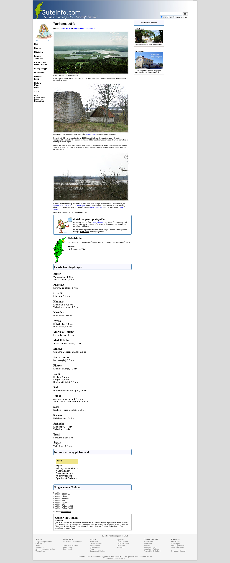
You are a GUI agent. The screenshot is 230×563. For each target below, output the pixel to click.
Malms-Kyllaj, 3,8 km (63, 360)
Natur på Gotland (177, 547)
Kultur (37, 85)
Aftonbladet (121, 547)
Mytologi (118, 524)
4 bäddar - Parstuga (61, 498)
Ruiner (66, 526)
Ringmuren (59, 526)
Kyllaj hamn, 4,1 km (63, 304)
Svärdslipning (114, 526)
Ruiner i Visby (95, 547)
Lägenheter (40, 547)
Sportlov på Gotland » (66, 478)
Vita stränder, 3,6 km (63, 279)
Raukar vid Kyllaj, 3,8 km (65, 382)
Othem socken (96, 207)
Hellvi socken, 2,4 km (63, 418)
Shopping (38, 58)
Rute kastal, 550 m (62, 315)
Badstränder (148, 542)
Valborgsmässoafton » (67, 468)
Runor (72, 526)
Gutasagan (86, 522)
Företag (37, 56)
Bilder (36, 95)
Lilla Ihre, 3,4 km (61, 296)
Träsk (75, 28)
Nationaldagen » (64, 471)
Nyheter (37, 77)
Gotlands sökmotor (178, 551)
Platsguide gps (40, 69)
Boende (37, 48)
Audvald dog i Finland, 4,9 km (68, 399)
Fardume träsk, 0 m (63, 437)
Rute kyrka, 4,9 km (62, 326)
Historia (37, 83)
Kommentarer (39, 99)
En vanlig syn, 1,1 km (63, 335)
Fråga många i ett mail (44, 542)
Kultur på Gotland (177, 545)
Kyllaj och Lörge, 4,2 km (65, 368)
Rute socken (66, 28)
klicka (100, 242)
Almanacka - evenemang (72, 542)
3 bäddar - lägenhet (60, 493)
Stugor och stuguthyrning (45, 549)
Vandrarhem (40, 551)
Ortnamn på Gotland (97, 551)
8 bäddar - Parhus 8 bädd (63, 508)
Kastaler (147, 545)
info (182, 17)
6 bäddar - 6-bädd (60, 504)
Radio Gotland (122, 542)
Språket (105, 526)
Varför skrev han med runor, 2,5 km (70, 401)
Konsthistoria (67, 549)
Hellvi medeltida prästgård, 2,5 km (70, 390)
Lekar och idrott (88, 524)
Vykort (37, 91)
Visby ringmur (95, 545)
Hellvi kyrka (81, 206)
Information (39, 73)
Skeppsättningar (87, 526)
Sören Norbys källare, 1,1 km (67, 343)
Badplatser (94, 542)
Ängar (73, 528)
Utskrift (82, 28)
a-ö (186, 17)
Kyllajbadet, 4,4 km (62, 426)
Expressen (121, 545)
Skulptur (98, 526)
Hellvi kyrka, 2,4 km (63, 324)
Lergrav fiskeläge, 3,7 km (65, 288)
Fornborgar (77, 522)
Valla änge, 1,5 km (62, 446)
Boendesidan (66, 512)
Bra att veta (175, 542)
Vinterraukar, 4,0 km (63, 277)
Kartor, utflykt (40, 62)
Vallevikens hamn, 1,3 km (66, 307)
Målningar (110, 524)
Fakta (36, 79)
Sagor (78, 526)
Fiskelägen (68, 522)
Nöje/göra (38, 52)
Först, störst (39, 101)
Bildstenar (59, 522)
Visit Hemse (84, 232)
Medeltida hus (100, 524)
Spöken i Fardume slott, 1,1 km (68, 410)
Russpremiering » (64, 473)
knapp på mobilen (98, 222)
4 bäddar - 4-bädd (60, 497)
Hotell (38, 545)
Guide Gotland (40, 65)
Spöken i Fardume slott (62, 206)
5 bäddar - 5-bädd (60, 500)
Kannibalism (111, 522)
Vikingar (67, 528)
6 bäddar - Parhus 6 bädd (63, 506)
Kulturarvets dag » (65, 475)
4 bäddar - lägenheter (61, 495)
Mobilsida (91, 28)
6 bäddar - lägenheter (61, 502)
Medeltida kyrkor (96, 543)
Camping (39, 543)
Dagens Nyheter (123, 543)
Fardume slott (90, 134)
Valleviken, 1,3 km (62, 429)
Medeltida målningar (151, 549)
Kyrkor (68, 524)
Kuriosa (62, 524)
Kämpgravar (77, 524)
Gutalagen (96, 522)
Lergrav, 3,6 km (61, 379)
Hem (36, 44)
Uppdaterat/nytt (40, 97)
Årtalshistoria (67, 547)
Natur (36, 87)
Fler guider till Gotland (152, 551)
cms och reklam (146, 557)
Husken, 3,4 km (61, 377)
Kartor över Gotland (70, 545)
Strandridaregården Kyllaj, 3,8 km (70, 352)
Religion (125, 524)
